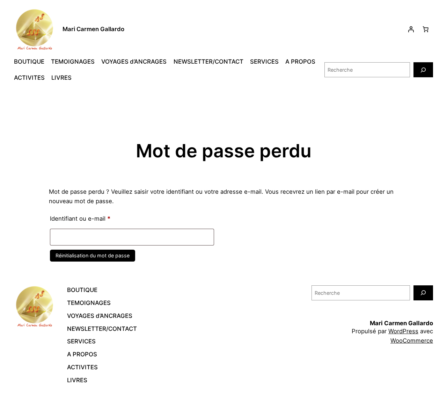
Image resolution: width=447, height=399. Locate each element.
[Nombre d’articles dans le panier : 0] (425, 29)
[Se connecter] (411, 29)
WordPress (403, 331)
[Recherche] (423, 69)
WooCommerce (411, 340)
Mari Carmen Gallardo (93, 29)
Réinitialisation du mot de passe (93, 255)
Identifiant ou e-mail (95, 218)
